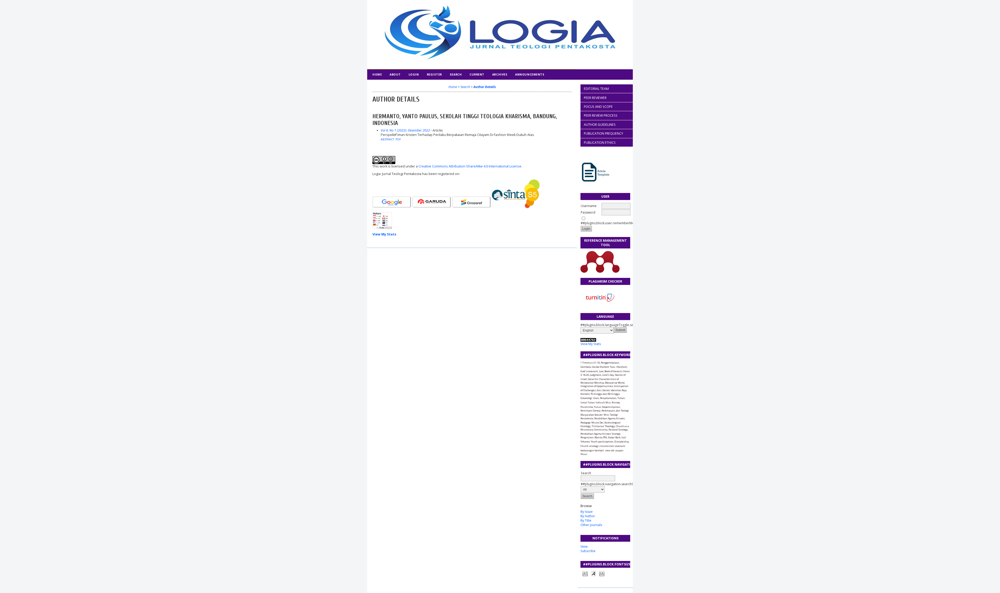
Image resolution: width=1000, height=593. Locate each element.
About (395, 74)
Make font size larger (601, 573)
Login (414, 74)
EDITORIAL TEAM (596, 88)
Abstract (387, 139)
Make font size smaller (585, 573)
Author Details (484, 87)
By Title (585, 520)
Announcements (529, 74)
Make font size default (593, 573)
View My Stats (590, 344)
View (584, 546)
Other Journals (591, 525)
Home (377, 74)
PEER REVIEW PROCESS (600, 115)
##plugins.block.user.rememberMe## (610, 223)
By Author (587, 516)
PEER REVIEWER (595, 98)
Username (589, 206)
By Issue (586, 511)
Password (588, 212)
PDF (398, 139)
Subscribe (588, 551)
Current (477, 74)
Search (586, 473)
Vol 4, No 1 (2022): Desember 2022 (405, 130)
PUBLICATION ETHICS (600, 142)
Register (434, 74)
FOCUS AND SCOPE (598, 106)
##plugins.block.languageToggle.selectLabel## (605, 325)
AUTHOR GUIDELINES (600, 124)
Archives (499, 74)
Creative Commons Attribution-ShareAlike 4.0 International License (470, 166)
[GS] (391, 207)
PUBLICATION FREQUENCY (603, 133)
